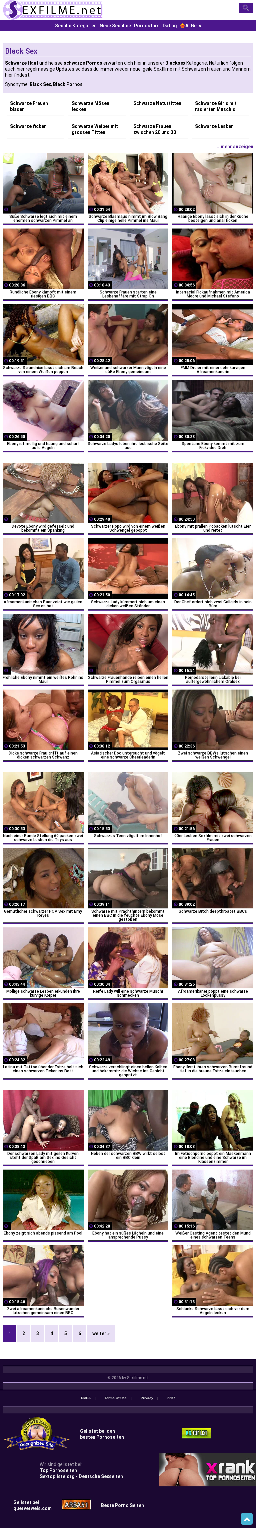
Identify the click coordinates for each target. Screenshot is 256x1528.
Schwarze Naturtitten (157, 103)
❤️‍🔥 (190, 25)
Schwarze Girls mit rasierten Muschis (216, 106)
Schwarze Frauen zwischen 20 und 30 (154, 129)
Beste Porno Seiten (122, 1505)
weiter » (101, 1333)
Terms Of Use (116, 1398)
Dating (170, 25)
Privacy (147, 1398)
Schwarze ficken (28, 126)
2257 (171, 1398)
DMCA (86, 1398)
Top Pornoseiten (58, 1470)
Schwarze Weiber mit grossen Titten (95, 129)
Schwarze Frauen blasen (29, 106)
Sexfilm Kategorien (76, 25)
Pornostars (147, 25)
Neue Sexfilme (115, 25)
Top (247, 1519)
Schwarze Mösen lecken (90, 106)
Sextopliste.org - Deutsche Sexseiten (81, 1476)
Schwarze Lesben (214, 126)
